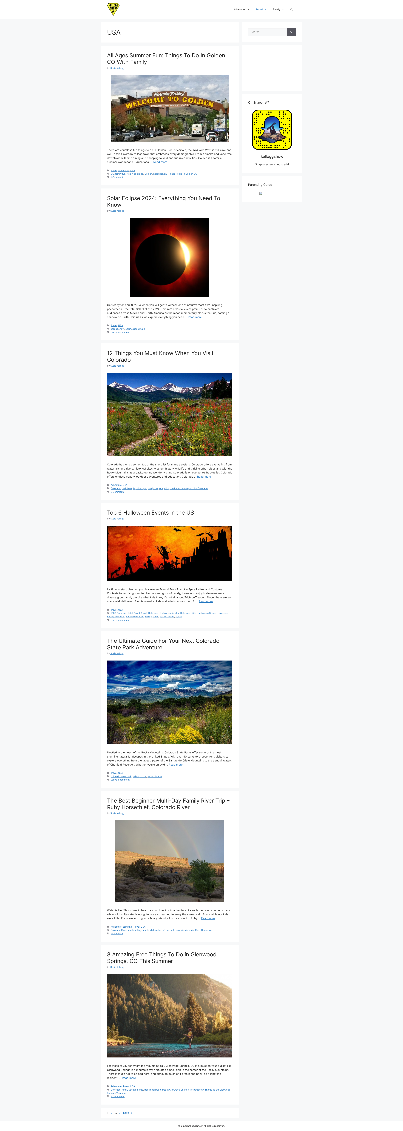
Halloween (153, 613)
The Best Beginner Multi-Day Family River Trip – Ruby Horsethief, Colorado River (168, 803)
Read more (160, 162)
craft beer (127, 488)
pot (161, 488)
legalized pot (140, 488)
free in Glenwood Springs (175, 1089)
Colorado (116, 488)
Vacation (120, 1093)
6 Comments (118, 1096)
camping (127, 926)
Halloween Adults (169, 613)
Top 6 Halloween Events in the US (150, 512)
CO (112, 173)
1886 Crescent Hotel (122, 613)
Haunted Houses (135, 616)
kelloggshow (160, 173)
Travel (259, 9)
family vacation (130, 1089)
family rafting (134, 930)
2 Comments (118, 491)
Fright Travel (140, 613)
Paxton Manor (167, 616)
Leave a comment (120, 332)
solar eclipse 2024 (135, 329)
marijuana (153, 488)
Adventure (240, 9)
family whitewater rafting (155, 930)
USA (132, 170)
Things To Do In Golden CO (182, 173)
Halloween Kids (188, 613)
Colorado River (118, 930)
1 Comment (117, 177)
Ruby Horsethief (203, 930)
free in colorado (135, 173)
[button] (291, 9)
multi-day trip (177, 930)
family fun (120, 173)
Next (127, 1112)
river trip (189, 930)
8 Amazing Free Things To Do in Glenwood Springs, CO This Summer (162, 957)
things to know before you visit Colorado (186, 488)
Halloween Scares (207, 613)
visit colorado (155, 776)
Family (276, 9)
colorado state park (121, 776)
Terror (179, 616)
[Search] (291, 32)
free (141, 1089)
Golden (148, 173)
